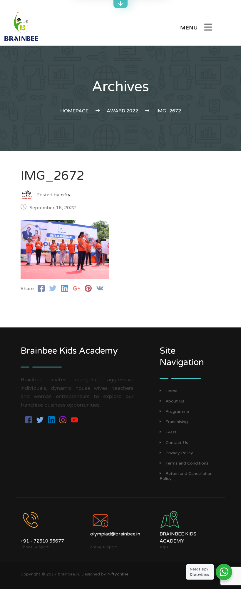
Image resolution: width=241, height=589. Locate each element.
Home (171, 390)
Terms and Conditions (186, 463)
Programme (177, 411)
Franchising (176, 421)
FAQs (170, 432)
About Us (174, 401)
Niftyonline (117, 574)
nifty (66, 195)
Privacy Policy (179, 452)
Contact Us (176, 442)
